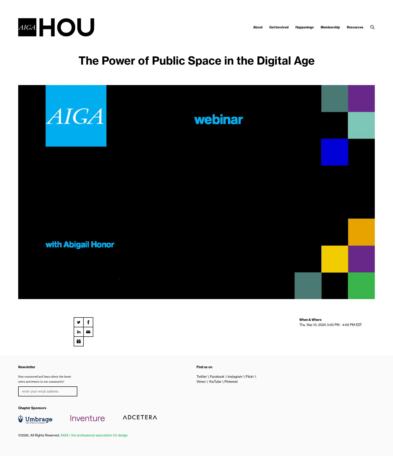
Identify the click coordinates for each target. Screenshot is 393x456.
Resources (355, 27)
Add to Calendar (78, 340)
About (257, 27)
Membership (330, 27)
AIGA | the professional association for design (94, 435)
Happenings (304, 27)
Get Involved (279, 27)
